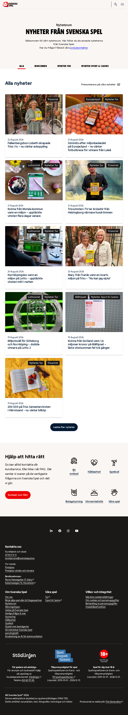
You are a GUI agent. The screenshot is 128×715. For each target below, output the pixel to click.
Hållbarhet (94, 471)
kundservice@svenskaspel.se (19, 558)
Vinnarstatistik (94, 501)
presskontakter (79, 47)
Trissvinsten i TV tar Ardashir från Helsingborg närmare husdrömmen (90, 210)
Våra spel (114, 501)
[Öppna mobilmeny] (122, 4)
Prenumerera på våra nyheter (98, 84)
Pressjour (9, 567)
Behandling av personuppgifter (101, 603)
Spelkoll (114, 471)
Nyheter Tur (64, 66)
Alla (21, 66)
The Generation (113, 701)
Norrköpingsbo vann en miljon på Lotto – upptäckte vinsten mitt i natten (25, 278)
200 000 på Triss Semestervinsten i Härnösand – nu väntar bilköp (29, 408)
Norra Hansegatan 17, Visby (18, 579)
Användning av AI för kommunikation (23, 636)
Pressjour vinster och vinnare (19, 570)
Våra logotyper (12, 606)
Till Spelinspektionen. (63, 677)
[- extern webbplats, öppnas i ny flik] (51, 531)
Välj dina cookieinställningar (99, 597)
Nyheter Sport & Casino (95, 66)
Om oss (9, 597)
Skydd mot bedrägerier (17, 626)
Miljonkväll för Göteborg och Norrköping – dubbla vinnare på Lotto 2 (23, 344)
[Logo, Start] (10, 4)
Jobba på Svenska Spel (16, 610)
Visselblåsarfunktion (96, 606)
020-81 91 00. (28, 680)
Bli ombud (74, 471)
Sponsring (10, 616)
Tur (46, 597)
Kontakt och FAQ (18, 494)
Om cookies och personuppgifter (102, 600)
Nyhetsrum (10, 603)
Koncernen (40, 66)
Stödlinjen (34, 677)
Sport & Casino (52, 600)
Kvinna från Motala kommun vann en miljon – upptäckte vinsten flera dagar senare (25, 212)
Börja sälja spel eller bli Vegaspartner (23, 600)
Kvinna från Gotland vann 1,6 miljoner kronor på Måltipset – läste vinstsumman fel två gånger (89, 344)
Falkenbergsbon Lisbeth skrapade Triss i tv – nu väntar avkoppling (29, 144)
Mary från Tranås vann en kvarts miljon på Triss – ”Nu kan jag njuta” (89, 276)
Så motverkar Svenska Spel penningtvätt (18, 631)
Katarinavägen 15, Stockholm (19, 583)
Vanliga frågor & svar (15, 613)
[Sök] (115, 4)
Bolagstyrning (74, 501)
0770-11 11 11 (11, 555)
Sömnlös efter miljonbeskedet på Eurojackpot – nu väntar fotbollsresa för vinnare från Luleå (89, 146)
